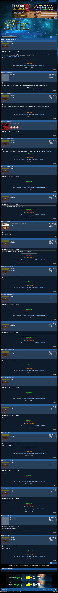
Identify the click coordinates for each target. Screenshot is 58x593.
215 (55, 96)
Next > (55, 36)
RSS (55, 589)
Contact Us (45, 589)
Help (48, 589)
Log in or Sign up (53, 1)
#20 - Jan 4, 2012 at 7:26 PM (7, 535)
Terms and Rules (54, 591)
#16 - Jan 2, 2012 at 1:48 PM (7, 432)
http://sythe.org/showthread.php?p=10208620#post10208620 (32, 65)
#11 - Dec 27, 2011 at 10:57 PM (8, 294)
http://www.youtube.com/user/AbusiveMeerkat (19, 531)
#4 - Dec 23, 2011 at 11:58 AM (7, 121)
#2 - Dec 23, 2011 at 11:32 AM (7, 72)
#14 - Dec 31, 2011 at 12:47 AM (8, 377)
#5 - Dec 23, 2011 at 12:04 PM (7, 138)
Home (51, 589)
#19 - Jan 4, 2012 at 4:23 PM (7, 515)
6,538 (55, 224)
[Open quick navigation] (56, 34)
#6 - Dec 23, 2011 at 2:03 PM (7, 166)
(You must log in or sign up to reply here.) (9, 562)
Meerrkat (13, 518)
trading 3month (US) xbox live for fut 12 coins (39, 565)
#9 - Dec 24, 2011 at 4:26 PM (7, 238)
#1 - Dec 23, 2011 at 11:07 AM (7, 41)
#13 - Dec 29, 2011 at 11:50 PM (8, 349)
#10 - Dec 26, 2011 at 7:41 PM (7, 266)
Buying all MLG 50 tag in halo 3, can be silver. (19, 565)
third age (12, 74)
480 (55, 75)
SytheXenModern (5, 589)
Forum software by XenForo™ (10, 591)
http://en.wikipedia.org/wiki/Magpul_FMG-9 (11, 56)
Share (54, 69)
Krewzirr (12, 43)
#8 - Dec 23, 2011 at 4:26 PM (7, 221)
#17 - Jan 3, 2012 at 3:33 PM (7, 460)
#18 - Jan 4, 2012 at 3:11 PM (7, 488)
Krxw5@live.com (47, 151)
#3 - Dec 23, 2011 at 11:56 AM (7, 93)
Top (53, 589)
